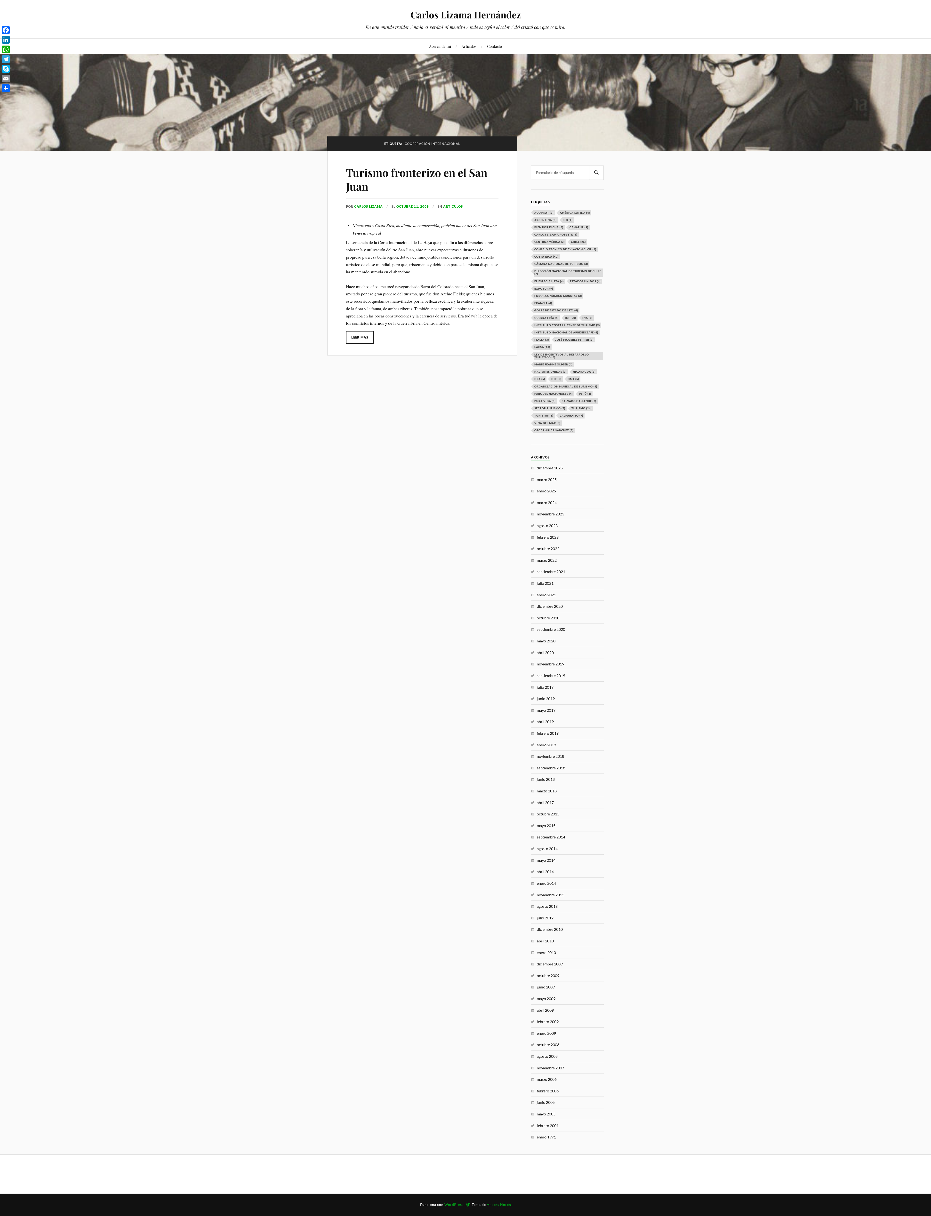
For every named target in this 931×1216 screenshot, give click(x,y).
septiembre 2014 (551, 837)
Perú (585, 393)
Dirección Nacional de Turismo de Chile (567, 272)
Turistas (543, 415)
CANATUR (579, 227)
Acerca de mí (440, 46)
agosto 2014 (547, 848)
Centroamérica (549, 241)
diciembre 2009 (550, 964)
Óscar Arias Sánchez (553, 430)
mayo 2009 (546, 998)
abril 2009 (545, 1010)
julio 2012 (545, 918)
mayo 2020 (546, 641)
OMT (573, 378)
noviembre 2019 (550, 664)
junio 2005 (546, 1102)
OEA (539, 378)
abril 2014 (545, 871)
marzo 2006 (547, 1079)
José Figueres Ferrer (574, 339)
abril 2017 (545, 802)
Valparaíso (571, 415)
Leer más (359, 337)
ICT (570, 317)
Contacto (494, 46)
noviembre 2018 (550, 756)
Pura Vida (544, 401)
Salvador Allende (579, 401)
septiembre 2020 (551, 629)
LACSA (542, 346)
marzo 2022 (547, 560)
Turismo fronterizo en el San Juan (416, 179)
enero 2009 (546, 1033)
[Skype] (6, 69)
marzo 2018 (547, 791)
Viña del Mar (547, 423)
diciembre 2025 (550, 468)
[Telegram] (6, 59)
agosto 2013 (547, 906)
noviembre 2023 (550, 514)
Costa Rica (546, 256)
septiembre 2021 (551, 571)
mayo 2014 (546, 860)
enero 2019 (546, 744)
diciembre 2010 (550, 929)
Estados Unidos (585, 281)
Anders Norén (499, 1204)
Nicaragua (584, 371)
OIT (556, 378)
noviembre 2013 (550, 894)
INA (587, 317)
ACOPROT (544, 212)
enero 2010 (546, 952)
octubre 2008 (548, 1044)
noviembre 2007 (550, 1068)
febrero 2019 (548, 733)
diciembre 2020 (550, 606)
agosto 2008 (547, 1056)
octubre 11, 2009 (412, 206)
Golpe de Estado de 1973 (556, 310)
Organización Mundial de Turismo (565, 386)
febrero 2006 (548, 1091)
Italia (541, 339)
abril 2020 (545, 652)
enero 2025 (546, 491)
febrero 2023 (548, 537)
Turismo (581, 408)
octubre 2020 (548, 618)
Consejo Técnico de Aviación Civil (565, 249)
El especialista (549, 281)
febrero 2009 (548, 1021)
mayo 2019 (546, 710)
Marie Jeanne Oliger (553, 364)
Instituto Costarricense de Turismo (567, 325)
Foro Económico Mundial (558, 295)
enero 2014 (546, 883)
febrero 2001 (548, 1125)
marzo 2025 (547, 479)
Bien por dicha (548, 227)
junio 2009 (546, 987)
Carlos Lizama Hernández (465, 14)
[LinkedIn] (6, 40)
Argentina (545, 219)
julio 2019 (545, 687)
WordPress (454, 1204)
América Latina (575, 212)
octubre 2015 (548, 814)
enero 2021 (546, 594)
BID (567, 219)
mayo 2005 (546, 1114)
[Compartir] (6, 88)
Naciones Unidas (550, 371)
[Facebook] (6, 30)
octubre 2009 (548, 975)
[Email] (6, 78)
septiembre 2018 (551, 768)
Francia (543, 303)
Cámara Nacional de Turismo (561, 263)
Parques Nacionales (553, 393)
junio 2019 (546, 698)
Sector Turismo (549, 408)
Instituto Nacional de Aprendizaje (566, 332)
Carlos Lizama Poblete (555, 234)
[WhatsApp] (6, 49)
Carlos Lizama (368, 206)
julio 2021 (545, 583)
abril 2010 (545, 941)
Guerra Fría (546, 317)
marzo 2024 (547, 502)
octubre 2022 (548, 548)
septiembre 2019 (551, 675)
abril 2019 (545, 721)
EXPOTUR (543, 288)
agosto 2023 (547, 525)
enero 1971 (546, 1137)
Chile (578, 241)
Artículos (469, 46)
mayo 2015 (546, 825)
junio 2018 (546, 779)
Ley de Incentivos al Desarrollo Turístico (561, 356)
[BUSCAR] (596, 173)
